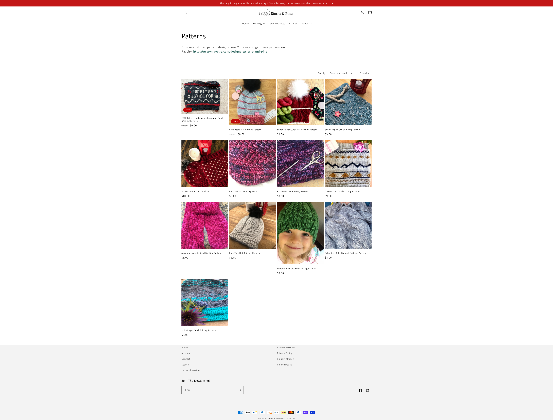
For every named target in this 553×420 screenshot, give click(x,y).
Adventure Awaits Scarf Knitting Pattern (201, 252)
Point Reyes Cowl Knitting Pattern (198, 330)
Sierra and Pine (271, 418)
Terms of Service (190, 370)
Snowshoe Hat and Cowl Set (195, 191)
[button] (185, 12)
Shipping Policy (285, 358)
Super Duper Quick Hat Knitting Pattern (297, 129)
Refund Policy (284, 364)
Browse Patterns (286, 347)
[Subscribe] (240, 390)
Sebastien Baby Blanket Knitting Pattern (345, 252)
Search (185, 364)
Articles (185, 353)
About (184, 347)
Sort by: (322, 73)
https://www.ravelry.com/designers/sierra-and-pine (230, 51)
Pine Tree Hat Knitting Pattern (244, 252)
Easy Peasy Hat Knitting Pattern (245, 129)
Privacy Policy (284, 353)
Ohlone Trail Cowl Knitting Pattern (342, 191)
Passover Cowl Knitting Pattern (292, 191)
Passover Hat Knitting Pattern (244, 191)
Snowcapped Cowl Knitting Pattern (342, 129)
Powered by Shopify (286, 418)
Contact (185, 358)
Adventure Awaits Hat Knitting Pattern (296, 268)
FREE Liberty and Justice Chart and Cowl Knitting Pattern (202, 119)
